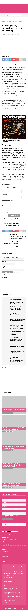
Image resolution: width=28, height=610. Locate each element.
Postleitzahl (5, 511)
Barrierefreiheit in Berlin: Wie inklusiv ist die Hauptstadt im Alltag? (16, 308)
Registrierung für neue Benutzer (9, 539)
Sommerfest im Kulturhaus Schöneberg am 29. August (17, 345)
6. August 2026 (7, 487)
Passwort (4, 194)
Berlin (10, 6)
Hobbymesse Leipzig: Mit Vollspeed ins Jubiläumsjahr (17, 352)
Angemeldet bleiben (13, 213)
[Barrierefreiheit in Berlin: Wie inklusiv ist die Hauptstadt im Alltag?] (6, 308)
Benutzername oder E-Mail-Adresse (11, 257)
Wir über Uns (5, 551)
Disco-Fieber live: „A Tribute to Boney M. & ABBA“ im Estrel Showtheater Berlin (12, 465)
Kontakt (3, 561)
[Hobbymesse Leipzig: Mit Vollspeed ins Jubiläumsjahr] (6, 353)
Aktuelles (3, 6)
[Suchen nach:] (14, 15)
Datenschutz (4, 549)
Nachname (4, 506)
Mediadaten (4, 541)
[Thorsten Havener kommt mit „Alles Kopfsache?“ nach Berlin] (6, 333)
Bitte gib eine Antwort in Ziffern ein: (11, 266)
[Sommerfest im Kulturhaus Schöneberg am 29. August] (6, 346)
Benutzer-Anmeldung (6, 534)
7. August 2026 (7, 468)
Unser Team (4, 554)
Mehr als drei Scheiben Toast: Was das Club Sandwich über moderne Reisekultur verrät (16, 302)
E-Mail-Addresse (5, 498)
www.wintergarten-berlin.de (16, 112)
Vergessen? (17, 272)
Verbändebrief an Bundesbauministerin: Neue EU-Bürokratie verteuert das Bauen (16, 340)
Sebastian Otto (15, 34)
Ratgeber (10, 12)
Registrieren (5, 274)
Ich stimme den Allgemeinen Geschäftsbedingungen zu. (10, 516)
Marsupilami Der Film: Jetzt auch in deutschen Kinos (17, 319)
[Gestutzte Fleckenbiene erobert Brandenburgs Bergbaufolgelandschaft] (6, 327)
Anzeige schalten (5, 544)
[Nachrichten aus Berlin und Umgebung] (14, 3)
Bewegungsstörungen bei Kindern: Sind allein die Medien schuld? (17, 314)
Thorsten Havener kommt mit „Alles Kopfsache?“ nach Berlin (17, 333)
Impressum (4, 546)
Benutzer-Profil (5, 537)
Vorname (4, 502)
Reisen (3, 12)
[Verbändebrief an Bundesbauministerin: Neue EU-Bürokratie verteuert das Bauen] (6, 339)
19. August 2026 (7, 412)
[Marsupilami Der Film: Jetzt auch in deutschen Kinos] (6, 321)
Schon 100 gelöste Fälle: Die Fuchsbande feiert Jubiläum (11, 484)
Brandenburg (4, 9)
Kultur (12, 9)
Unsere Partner (5, 556)
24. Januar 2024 (6, 34)
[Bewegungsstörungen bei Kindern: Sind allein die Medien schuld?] (6, 314)
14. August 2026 (7, 450)
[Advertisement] (13, 380)
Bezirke (16, 6)
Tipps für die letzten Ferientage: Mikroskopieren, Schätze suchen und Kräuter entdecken (16, 360)
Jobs (3, 559)
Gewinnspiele (19, 12)
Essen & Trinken (22, 9)
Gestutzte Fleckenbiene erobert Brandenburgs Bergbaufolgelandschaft (16, 327)
